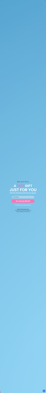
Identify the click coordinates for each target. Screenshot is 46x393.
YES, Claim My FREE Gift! (23, 201)
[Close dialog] (45, 1)
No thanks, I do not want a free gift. (23, 205)
